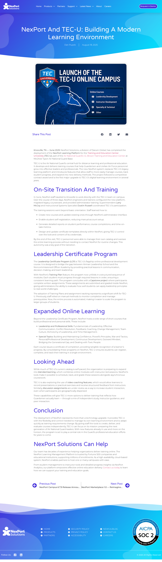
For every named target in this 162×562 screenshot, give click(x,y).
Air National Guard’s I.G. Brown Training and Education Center (94, 156)
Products (48, 6)
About (99, 6)
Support (71, 6)
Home (38, 6)
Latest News (85, 6)
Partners (61, 6)
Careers (107, 6)
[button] (102, 134)
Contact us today (111, 467)
